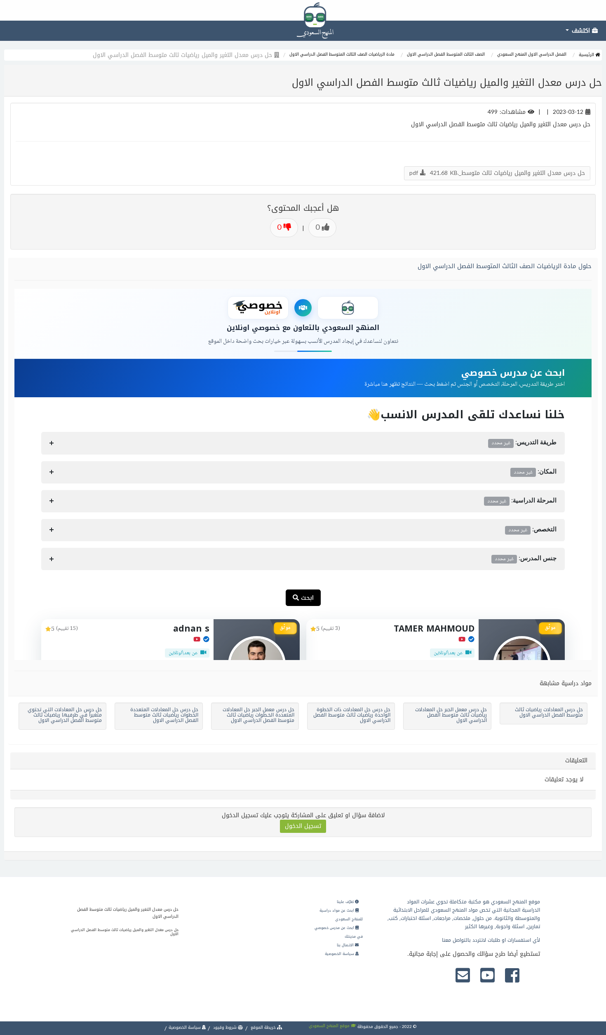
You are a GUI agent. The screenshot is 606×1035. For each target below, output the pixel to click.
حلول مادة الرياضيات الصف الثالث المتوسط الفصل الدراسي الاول (505, 266)
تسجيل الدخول (303, 826)
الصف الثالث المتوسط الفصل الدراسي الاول (446, 54)
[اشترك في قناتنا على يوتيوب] (487, 976)
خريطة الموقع (263, 1027)
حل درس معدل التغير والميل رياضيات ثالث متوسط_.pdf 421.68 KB (497, 173)
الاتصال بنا (346, 945)
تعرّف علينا (346, 901)
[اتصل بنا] (463, 976)
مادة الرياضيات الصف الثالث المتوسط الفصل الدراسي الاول (342, 54)
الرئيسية (587, 55)
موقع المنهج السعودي (330, 1026)
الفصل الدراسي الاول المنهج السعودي (531, 54)
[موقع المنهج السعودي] (303, 10)
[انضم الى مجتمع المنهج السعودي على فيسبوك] (512, 976)
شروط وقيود (225, 1027)
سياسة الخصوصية (340, 953)
